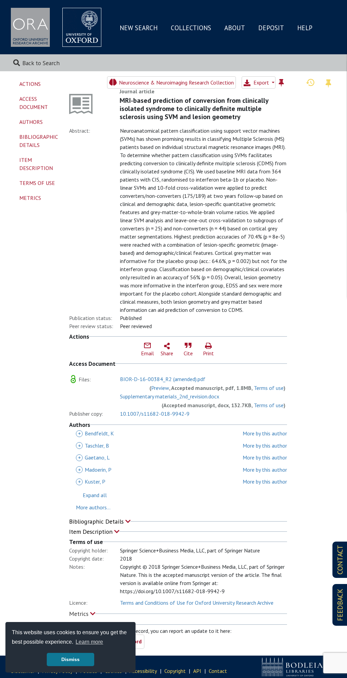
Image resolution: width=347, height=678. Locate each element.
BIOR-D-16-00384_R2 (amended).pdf (162, 379)
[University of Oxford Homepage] (81, 27)
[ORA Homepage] (30, 27)
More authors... (93, 507)
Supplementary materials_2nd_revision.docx (169, 396)
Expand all (95, 495)
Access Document (33, 102)
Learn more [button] (89, 642)
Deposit (271, 28)
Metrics (79, 614)
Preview (160, 387)
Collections (191, 28)
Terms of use (269, 387)
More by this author (265, 433)
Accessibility (143, 670)
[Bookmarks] (328, 82)
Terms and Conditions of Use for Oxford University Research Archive (196, 602)
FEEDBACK (340, 605)
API (197, 670)
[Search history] (310, 82)
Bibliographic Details (97, 521)
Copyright (175, 670)
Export (261, 82)
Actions (30, 83)
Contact (218, 670)
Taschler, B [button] (93, 445)
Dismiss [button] (70, 659)
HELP (304, 28)
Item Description (91, 531)
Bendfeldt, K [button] (96, 433)
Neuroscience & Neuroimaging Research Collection (176, 82)
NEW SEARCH (139, 28)
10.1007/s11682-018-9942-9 (154, 413)
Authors (31, 121)
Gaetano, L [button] (94, 457)
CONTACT (340, 560)
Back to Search (41, 63)
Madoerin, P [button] (94, 469)
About (234, 28)
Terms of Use (37, 183)
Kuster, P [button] (91, 481)
